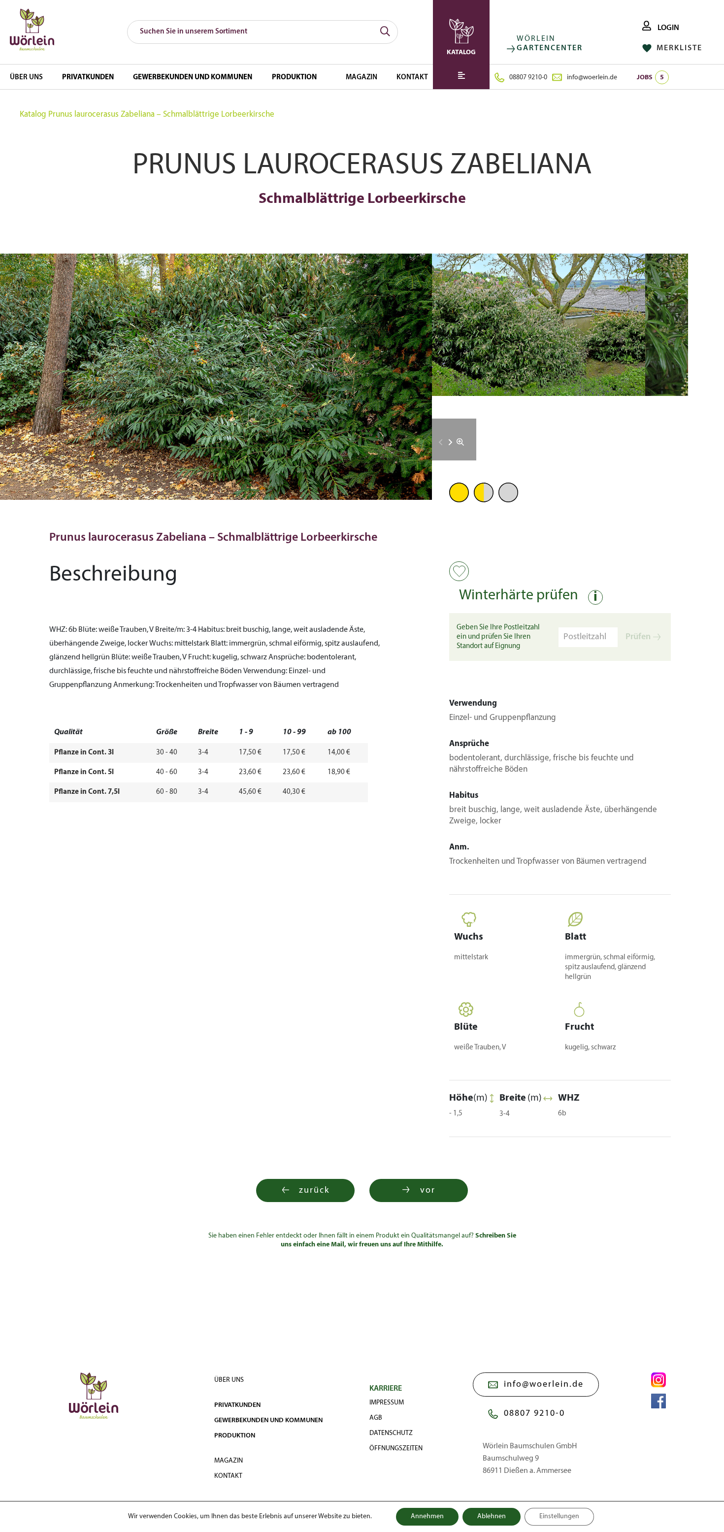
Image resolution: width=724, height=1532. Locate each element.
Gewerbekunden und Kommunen (192, 77)
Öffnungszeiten (396, 1448)
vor (427, 1190)
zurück (314, 1190)
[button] (450, 442)
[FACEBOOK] (658, 1401)
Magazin (361, 77)
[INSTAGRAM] (658, 1379)
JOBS (650, 77)
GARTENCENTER (550, 48)
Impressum (386, 1402)
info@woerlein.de (592, 77)
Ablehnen (491, 1516)
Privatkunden (88, 77)
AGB (375, 1418)
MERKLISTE (678, 48)
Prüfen (638, 637)
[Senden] (385, 32)
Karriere (385, 1389)
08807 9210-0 (528, 77)
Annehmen (427, 1516)
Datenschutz (391, 1433)
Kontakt (412, 77)
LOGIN (667, 28)
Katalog (33, 114)
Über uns (26, 77)
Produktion (294, 77)
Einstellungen (559, 1516)
